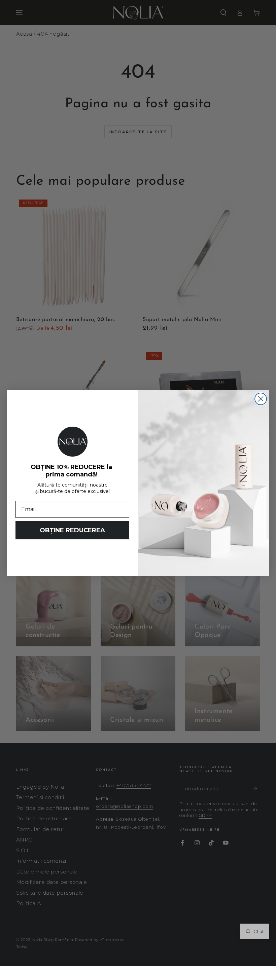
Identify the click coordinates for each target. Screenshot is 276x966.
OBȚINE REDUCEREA (72, 530)
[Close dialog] (261, 399)
